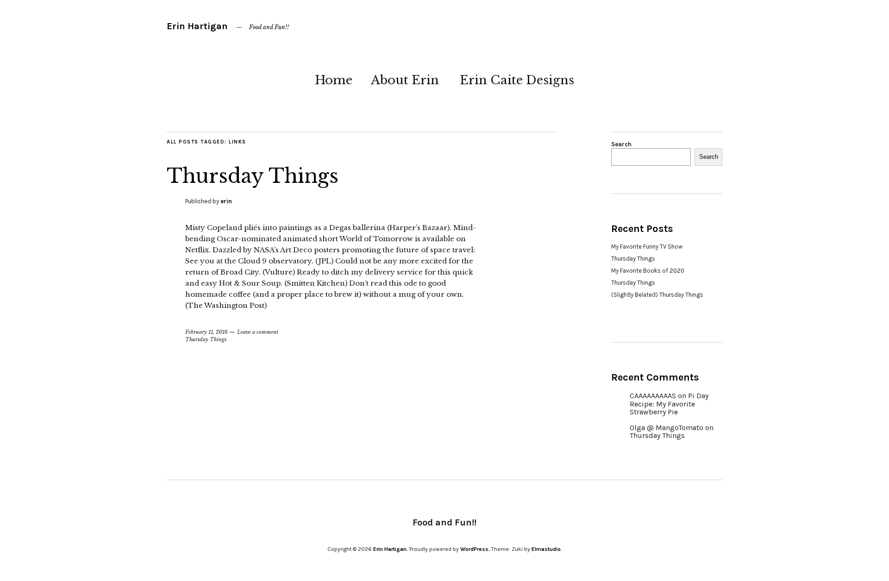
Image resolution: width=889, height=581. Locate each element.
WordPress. (475, 549)
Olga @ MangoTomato (666, 427)
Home (333, 80)
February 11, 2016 (206, 332)
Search (621, 144)
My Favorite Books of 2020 (647, 270)
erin (226, 201)
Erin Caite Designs (517, 80)
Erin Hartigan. (390, 549)
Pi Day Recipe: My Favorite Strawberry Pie (669, 403)
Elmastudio (546, 549)
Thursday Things (252, 176)
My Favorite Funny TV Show (646, 246)
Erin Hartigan (197, 26)
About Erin (405, 80)
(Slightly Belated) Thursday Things (657, 294)
